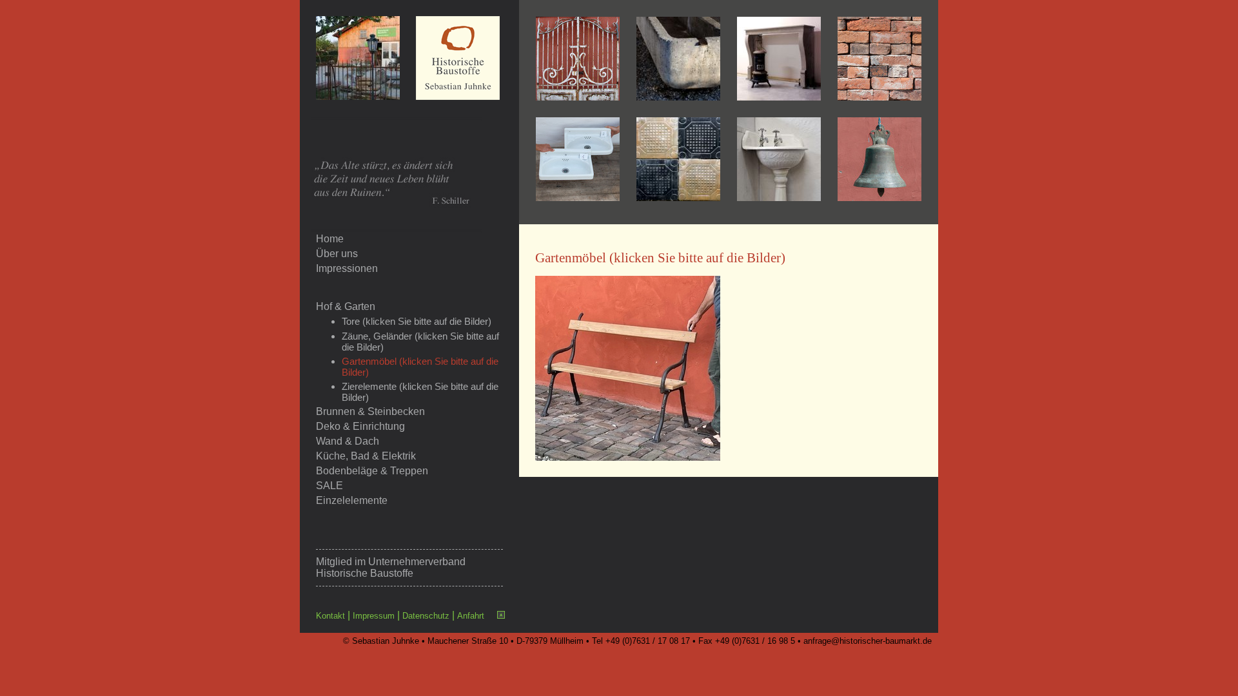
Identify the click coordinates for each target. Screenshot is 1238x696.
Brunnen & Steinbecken (370, 411)
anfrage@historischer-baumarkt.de (867, 641)
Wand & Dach (347, 441)
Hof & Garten (345, 306)
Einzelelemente (352, 500)
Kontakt (330, 616)
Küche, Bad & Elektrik (366, 455)
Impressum (374, 616)
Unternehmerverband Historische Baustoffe (391, 567)
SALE (329, 485)
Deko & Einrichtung (360, 426)
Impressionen (347, 268)
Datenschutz (425, 616)
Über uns (337, 253)
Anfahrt (470, 616)
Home (330, 238)
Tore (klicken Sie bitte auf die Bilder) (416, 321)
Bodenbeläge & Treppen (372, 470)
